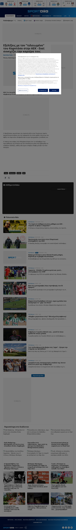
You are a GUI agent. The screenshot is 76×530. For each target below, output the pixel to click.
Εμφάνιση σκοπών (23, 90)
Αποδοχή (54, 90)
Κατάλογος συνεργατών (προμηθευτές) (27, 85)
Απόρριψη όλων (43, 90)
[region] (38, 74)
